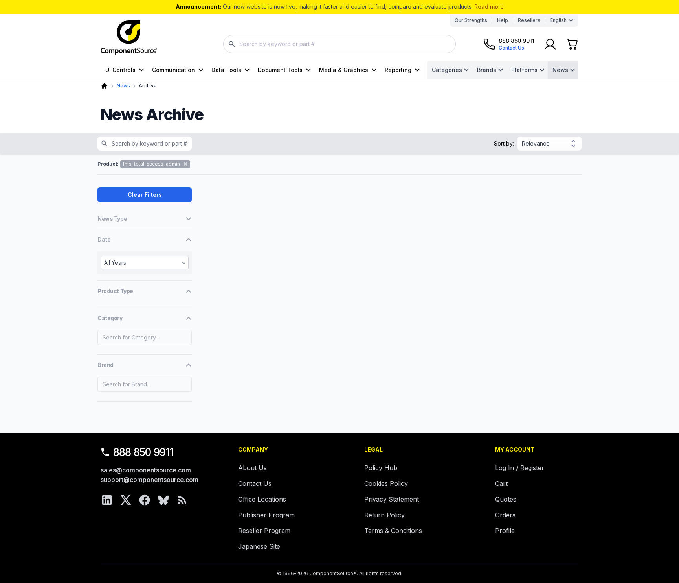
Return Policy (384, 515)
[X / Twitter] (125, 500)
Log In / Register (519, 468)
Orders (505, 515)
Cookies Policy (386, 483)
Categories (447, 69)
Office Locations (262, 499)
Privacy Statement (391, 499)
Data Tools (226, 69)
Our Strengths (471, 20)
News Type (112, 218)
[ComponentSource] (129, 37)
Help (502, 20)
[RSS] (182, 500)
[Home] (104, 86)
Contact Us (255, 483)
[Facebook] (144, 500)
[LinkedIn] (107, 500)
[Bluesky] (163, 500)
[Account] (550, 44)
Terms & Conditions (393, 531)
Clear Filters (145, 194)
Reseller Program (264, 531)
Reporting (398, 69)
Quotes (505, 499)
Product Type (115, 291)
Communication (173, 69)
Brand (105, 365)
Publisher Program (266, 515)
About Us (252, 468)
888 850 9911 (143, 452)
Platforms (524, 69)
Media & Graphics (343, 69)
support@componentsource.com (149, 479)
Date (103, 239)
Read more (489, 6)
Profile (505, 531)
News (560, 69)
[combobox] (339, 44)
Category (110, 318)
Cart (501, 483)
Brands (486, 69)
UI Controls (120, 69)
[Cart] (572, 44)
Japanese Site (259, 546)
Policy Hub (380, 468)
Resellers (529, 20)
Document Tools (280, 69)
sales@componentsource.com (146, 470)
